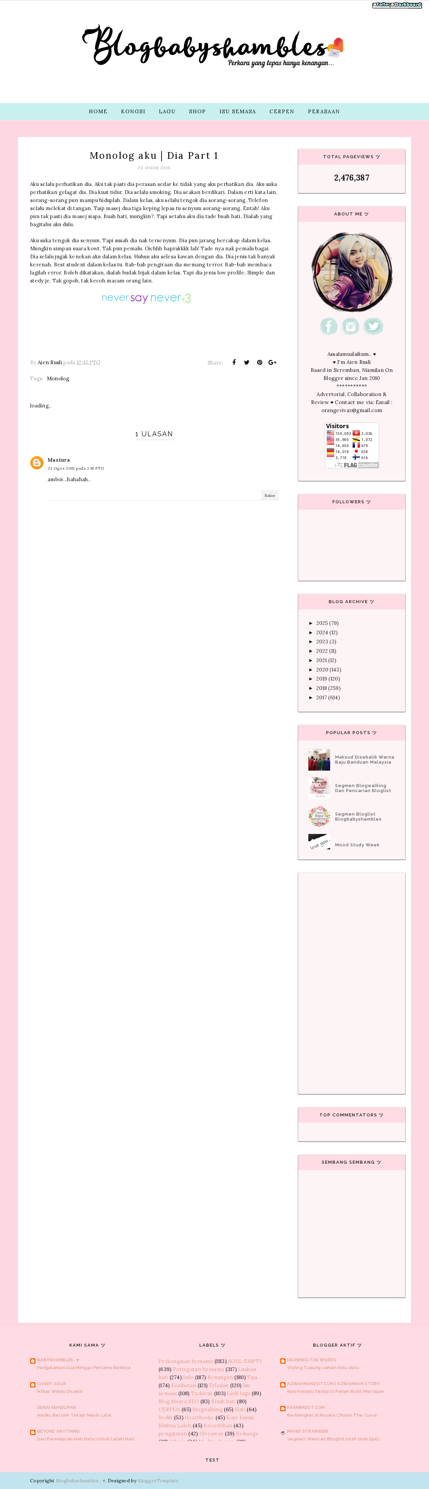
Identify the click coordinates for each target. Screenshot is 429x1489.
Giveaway (211, 1433)
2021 (321, 660)
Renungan (220, 1377)
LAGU (167, 111)
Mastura (59, 460)
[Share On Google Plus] (272, 362)
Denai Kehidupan (56, 1407)
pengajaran (173, 1433)
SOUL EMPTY (245, 1361)
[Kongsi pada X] (246, 362)
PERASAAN (324, 111)
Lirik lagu (238, 1393)
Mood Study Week (357, 844)
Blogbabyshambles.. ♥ (80, 1481)
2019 (321, 678)
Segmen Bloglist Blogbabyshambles (358, 817)
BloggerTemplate (158, 1481)
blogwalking (208, 1409)
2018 (321, 688)
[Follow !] (383, 8)
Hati (240, 1409)
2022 (322, 651)
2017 (321, 697)
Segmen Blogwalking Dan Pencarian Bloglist (363, 788)
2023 (322, 641)
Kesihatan (183, 1385)
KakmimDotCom (306, 1407)
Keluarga (247, 1433)
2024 (322, 632)
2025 (322, 623)
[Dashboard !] (406, 8)
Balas (269, 495)
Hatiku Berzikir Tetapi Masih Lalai (74, 1415)
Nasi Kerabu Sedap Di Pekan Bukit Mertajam (335, 1391)
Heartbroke (199, 1417)
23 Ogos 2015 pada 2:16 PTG (76, 468)
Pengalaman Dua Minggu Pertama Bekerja (84, 1367)
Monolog (58, 378)
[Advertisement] (154, 661)
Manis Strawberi (307, 1431)
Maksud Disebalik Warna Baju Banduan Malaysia (364, 760)
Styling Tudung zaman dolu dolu (323, 1367)
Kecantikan (217, 1425)
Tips (252, 1377)
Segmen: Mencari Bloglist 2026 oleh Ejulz (333, 1438)
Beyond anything (58, 1431)
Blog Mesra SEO (179, 1401)
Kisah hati (223, 1401)
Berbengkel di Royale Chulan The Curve (332, 1415)
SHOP (197, 111)
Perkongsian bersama (186, 1361)
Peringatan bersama (198, 1369)
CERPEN (282, 111)
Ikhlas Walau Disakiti (60, 1391)
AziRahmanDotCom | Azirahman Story (333, 1383)
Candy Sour (51, 1383)
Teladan (219, 1385)
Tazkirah (201, 1393)
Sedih (166, 1417)
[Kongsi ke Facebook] (234, 362)
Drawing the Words (311, 1359)
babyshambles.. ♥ (58, 1359)
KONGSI (133, 111)
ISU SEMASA (238, 111)
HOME (98, 111)
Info (188, 1377)
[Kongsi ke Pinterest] (259, 362)
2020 (322, 669)
